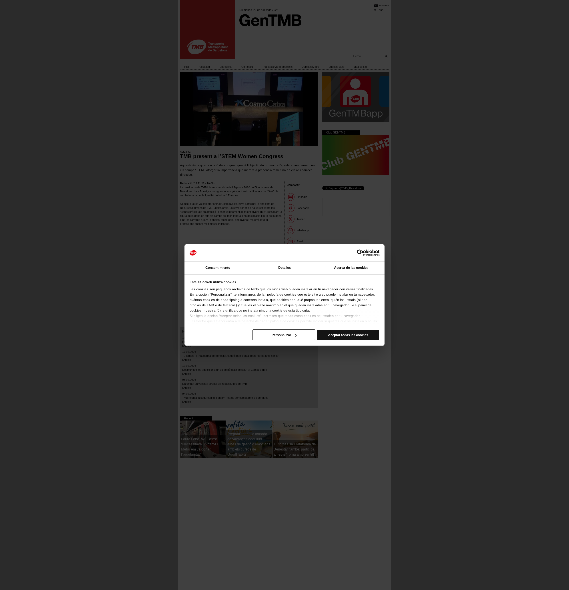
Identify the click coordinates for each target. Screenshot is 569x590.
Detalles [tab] (284, 267)
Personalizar (281, 335)
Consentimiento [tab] (217, 267)
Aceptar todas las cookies (348, 335)
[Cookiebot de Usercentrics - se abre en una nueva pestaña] (360, 253)
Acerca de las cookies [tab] (351, 267)
